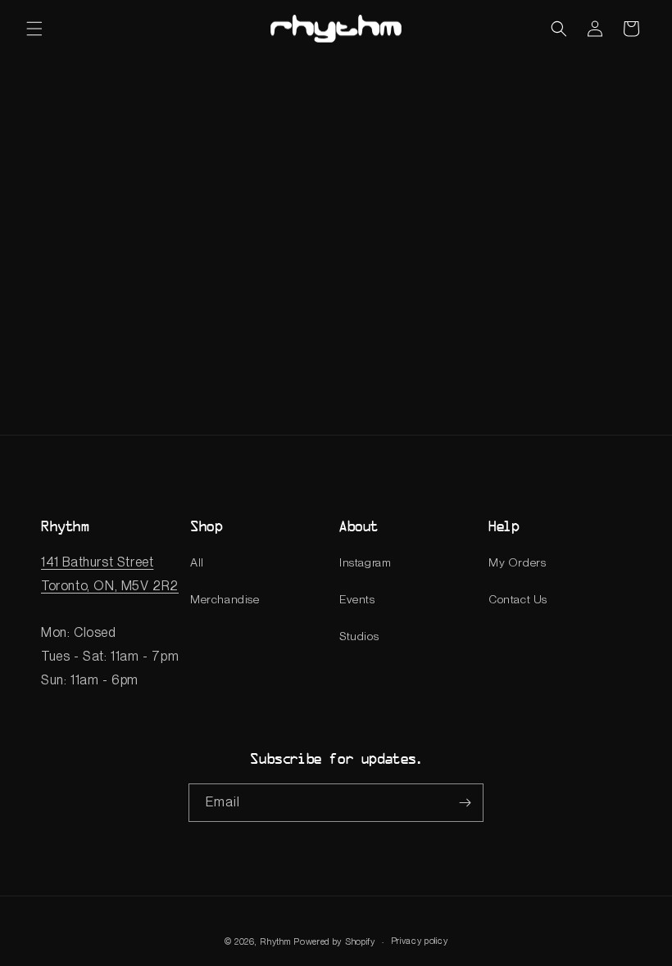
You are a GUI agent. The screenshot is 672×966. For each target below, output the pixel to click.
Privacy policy (419, 940)
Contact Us (517, 599)
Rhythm (275, 941)
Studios (359, 636)
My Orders (517, 562)
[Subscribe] (465, 802)
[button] (34, 29)
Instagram (365, 562)
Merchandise (225, 599)
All (197, 562)
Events (357, 599)
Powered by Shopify (334, 941)
